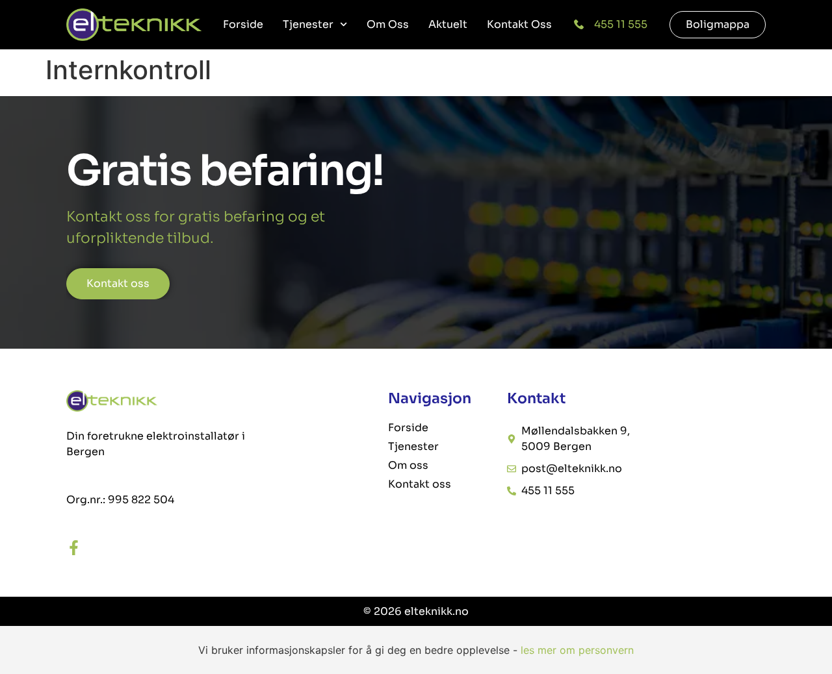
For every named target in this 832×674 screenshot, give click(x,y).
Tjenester (308, 24)
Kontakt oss (519, 24)
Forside (243, 24)
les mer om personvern (577, 649)
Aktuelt (447, 24)
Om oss (388, 24)
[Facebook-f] (73, 547)
